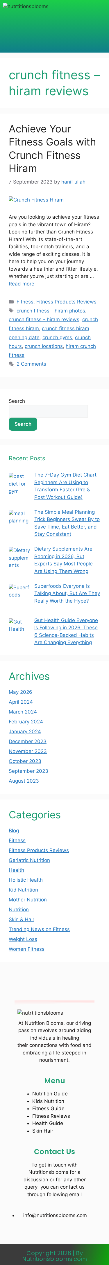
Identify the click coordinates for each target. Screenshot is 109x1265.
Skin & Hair (21, 919)
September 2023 (28, 771)
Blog (14, 830)
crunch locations (44, 346)
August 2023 (24, 781)
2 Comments (31, 364)
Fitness (25, 302)
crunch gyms (57, 337)
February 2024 (26, 722)
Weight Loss (23, 939)
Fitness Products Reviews (66, 302)
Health (16, 870)
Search (17, 401)
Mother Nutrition (28, 900)
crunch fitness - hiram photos (51, 311)
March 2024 (23, 712)
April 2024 (21, 702)
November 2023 (28, 751)
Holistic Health (26, 880)
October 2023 (25, 761)
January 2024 (25, 731)
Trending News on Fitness (39, 929)
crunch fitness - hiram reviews (44, 319)
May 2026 (20, 692)
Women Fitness (26, 949)
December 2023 (28, 741)
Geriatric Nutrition (29, 860)
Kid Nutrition (23, 890)
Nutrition (19, 909)
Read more (21, 284)
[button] (54, 24)
